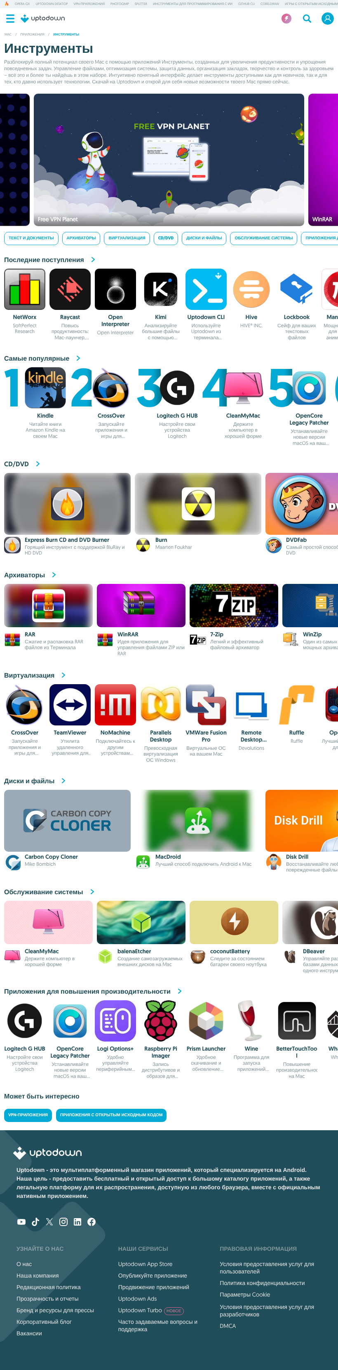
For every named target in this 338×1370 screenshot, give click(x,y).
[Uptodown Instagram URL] (63, 1222)
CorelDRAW (270, 4)
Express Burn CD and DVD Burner (67, 540)
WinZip (312, 634)
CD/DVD (166, 238)
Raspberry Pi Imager (160, 1052)
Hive (252, 317)
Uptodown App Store (145, 1264)
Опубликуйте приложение (152, 1275)
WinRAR (127, 634)
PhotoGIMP (119, 4)
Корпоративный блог (44, 1321)
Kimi (160, 317)
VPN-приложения (89, 4)
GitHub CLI (246, 4)
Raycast (70, 317)
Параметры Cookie (245, 1294)
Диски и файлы (204, 238)
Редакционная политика (48, 1287)
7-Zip (216, 634)
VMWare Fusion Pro (205, 736)
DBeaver (314, 951)
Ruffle (296, 733)
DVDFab (296, 540)
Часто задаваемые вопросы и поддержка (157, 1325)
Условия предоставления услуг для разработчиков (267, 1310)
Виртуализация (126, 238)
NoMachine (115, 733)
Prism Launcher (206, 1049)
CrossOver (111, 416)
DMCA (228, 1326)
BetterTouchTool (296, 1052)
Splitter (141, 4)
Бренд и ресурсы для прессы (55, 1310)
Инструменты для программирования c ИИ (192, 4)
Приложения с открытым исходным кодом (111, 1115)
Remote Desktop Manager (251, 740)
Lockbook (297, 317)
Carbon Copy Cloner (51, 857)
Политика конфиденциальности (262, 1283)
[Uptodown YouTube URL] (21, 1222)
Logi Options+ (115, 1049)
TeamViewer (70, 733)
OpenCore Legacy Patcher (309, 419)
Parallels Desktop (161, 736)
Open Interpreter (115, 321)
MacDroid (168, 857)
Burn (161, 540)
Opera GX (22, 4)
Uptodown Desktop (51, 4)
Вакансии (29, 1333)
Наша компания (37, 1275)
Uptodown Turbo (149, 1310)
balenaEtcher (134, 951)
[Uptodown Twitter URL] (49, 1222)
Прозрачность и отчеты (47, 1298)
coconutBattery (230, 951)
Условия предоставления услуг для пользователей (267, 1267)
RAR (30, 634)
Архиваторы (81, 238)
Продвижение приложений (153, 1287)
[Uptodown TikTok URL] (35, 1222)
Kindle (45, 416)
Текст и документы (31, 238)
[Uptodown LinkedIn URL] (77, 1222)
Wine (251, 1049)
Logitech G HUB (177, 416)
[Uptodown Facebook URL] (91, 1222)
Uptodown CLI (206, 317)
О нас (24, 1264)
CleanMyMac (243, 416)
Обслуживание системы (264, 238)
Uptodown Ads (137, 1298)
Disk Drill (297, 857)
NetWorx (25, 317)
